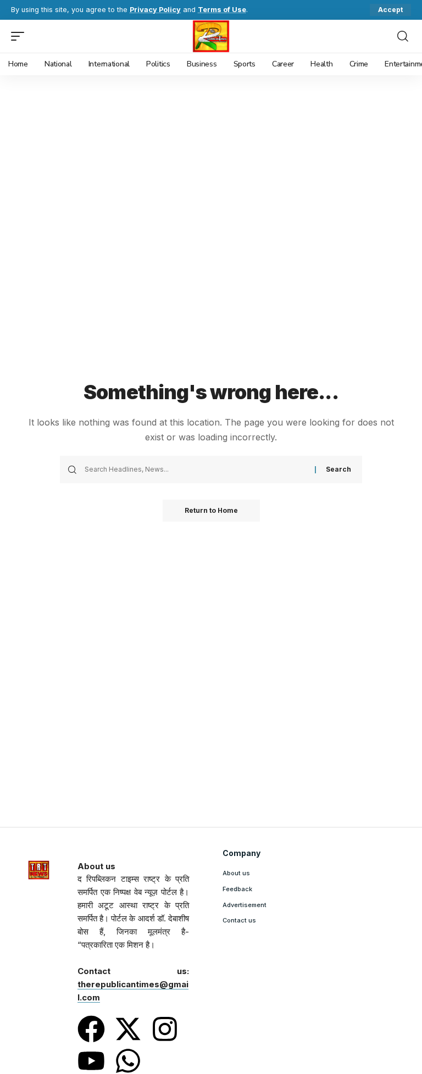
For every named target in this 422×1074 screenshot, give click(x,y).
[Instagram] (165, 1029)
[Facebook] (91, 1029)
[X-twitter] (128, 1029)
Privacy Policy (155, 9)
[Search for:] (195, 469)
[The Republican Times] (211, 36)
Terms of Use (222, 9)
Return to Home (211, 510)
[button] (390, 10)
